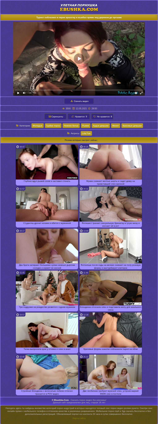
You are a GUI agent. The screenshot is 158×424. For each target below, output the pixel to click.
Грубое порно (53, 125)
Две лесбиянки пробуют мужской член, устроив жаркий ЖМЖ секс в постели (111, 392)
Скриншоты (57, 116)
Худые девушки (100, 125)
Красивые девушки (132, 125)
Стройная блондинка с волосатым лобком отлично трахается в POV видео (47, 392)
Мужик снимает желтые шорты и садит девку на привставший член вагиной (110, 182)
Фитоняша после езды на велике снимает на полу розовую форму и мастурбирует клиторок (111, 266)
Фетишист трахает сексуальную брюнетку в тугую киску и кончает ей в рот (111, 224)
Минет (115, 125)
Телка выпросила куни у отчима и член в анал (47, 349)
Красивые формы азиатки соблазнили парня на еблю (110, 349)
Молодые (37, 125)
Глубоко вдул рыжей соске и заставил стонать (47, 181)
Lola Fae (86, 133)
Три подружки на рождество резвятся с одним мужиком (47, 307)
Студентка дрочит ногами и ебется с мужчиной (47, 223)
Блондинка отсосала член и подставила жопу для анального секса (110, 308)
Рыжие (85, 125)
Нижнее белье (71, 125)
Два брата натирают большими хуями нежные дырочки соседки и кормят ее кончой (47, 266)
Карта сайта (79, 418)
